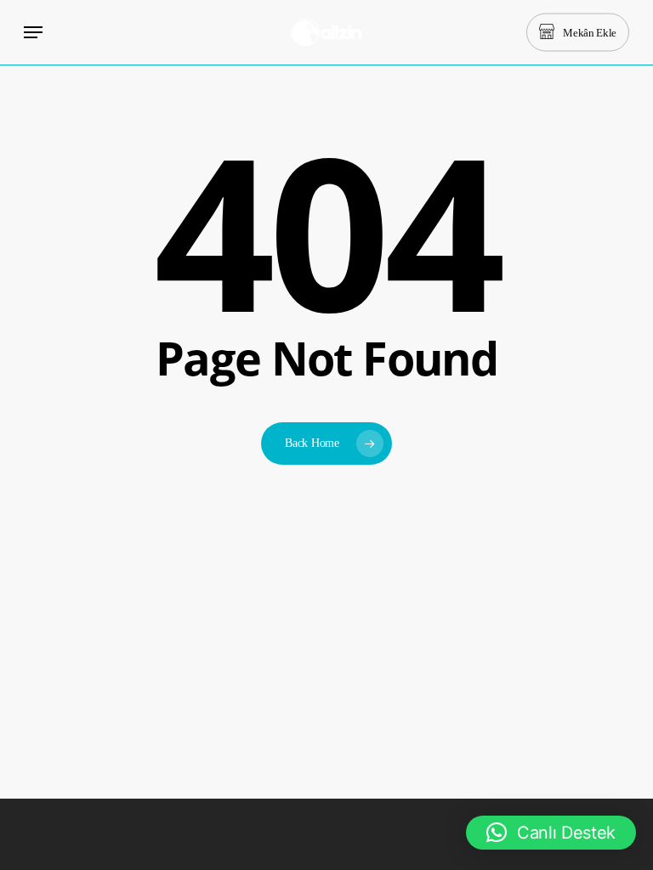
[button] (33, 32)
